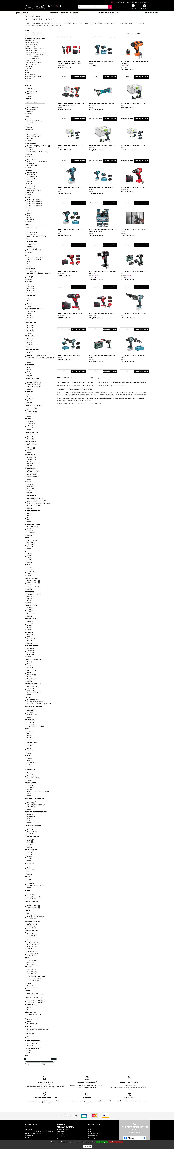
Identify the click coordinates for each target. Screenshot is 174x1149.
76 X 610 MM (32, 690)
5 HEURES (31, 895)
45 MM (30, 410)
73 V (29, 1051)
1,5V (29, 217)
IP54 (29, 559)
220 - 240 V (31, 776)
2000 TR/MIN (32, 955)
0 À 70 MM (31, 427)
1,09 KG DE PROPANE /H (35, 498)
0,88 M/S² (31, 188)
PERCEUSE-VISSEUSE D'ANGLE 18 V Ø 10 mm (102, 104)
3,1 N (29, 733)
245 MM (30, 834)
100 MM (30, 325)
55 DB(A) (30, 148)
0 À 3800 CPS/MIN (33, 908)
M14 (29, 1031)
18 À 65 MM (31, 933)
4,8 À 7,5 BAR (32, 715)
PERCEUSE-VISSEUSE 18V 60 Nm (133, 188)
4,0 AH (30, 400)
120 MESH (31, 964)
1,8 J (29, 517)
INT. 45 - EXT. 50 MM (34, 980)
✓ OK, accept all (102, 1142)
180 (29, 664)
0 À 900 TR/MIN (32, 473)
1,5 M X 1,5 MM (32, 134)
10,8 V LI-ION (32, 248)
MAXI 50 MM (32, 935)
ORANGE (30, 883)
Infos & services (151, 13)
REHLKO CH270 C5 (33, 897)
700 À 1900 (31, 870)
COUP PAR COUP (33, 993)
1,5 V (29, 215)
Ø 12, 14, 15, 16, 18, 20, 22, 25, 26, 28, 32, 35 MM (40, 792)
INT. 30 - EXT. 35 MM (34, 979)
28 (28, 302)
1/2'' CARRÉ (31, 675)
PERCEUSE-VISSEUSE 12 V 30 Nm (101, 61)
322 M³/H (30, 546)
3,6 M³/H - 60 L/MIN (34, 1014)
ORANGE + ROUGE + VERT (35, 885)
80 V (29, 1052)
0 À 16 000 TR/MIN (33, 471)
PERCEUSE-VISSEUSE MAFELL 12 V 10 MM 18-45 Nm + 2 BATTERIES (71, 104)
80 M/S (30, 531)
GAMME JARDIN (30, 47)
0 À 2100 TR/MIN (33, 951)
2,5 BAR (30, 713)
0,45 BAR (30, 446)
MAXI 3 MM (31, 928)
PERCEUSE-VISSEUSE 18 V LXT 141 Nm (133, 356)
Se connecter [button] (133, 8)
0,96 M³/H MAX (32, 540)
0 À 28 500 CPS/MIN (34, 385)
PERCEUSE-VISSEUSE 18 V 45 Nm (133, 104)
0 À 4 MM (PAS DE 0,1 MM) (36, 805)
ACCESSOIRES (32, 173)
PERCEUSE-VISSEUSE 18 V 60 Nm (70, 272)
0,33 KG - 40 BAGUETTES (35, 257)
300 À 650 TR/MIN (33, 953)
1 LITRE (30, 111)
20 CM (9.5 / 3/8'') (33, 915)
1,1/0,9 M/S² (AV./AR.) (34, 190)
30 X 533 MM (32, 688)
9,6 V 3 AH (31, 246)
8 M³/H (30, 600)
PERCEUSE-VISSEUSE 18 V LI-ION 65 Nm (70, 188)
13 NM (30, 856)
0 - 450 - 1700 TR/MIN (34, 205)
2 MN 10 (30, 820)
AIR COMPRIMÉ (29, 37)
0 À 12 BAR (31, 709)
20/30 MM (31, 486)
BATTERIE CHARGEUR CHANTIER (35, 39)
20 (28, 300)
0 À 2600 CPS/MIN (33, 581)
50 (28, 1038)
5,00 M (30, 751)
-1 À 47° (30, 571)
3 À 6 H (30, 635)
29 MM (30, 585)
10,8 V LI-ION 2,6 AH (34, 250)
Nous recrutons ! (62, 1136)
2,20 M (30, 745)
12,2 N (30, 737)
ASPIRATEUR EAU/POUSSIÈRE (36, 236)
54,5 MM (30, 414)
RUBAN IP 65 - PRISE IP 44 (35, 726)
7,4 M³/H (30, 598)
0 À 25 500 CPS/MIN (34, 383)
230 (29, 666)
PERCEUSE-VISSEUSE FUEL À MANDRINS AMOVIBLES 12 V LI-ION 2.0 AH (70, 62)
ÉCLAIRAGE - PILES (31, 45)
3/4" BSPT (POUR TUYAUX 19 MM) (38, 1029)
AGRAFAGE (31, 175)
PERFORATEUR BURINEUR (33, 62)
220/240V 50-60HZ (33, 778)
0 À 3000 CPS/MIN (33, 583)
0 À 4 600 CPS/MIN (33, 381)
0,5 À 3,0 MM (32, 924)
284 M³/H (30, 544)
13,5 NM (30, 338)
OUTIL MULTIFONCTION (32, 59)
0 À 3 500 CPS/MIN (33, 904)
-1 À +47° (30, 567)
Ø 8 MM (30, 789)
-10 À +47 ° (31, 573)
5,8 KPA (30, 623)
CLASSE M (31, 724)
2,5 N (29, 731)
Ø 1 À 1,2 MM (32, 988)
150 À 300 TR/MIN (33, 944)
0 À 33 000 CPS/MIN (34, 387)
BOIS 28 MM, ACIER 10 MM (36, 1000)
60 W (29, 772)
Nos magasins (61, 1131)
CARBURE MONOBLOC (35, 702)
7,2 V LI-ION (31, 244)
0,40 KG (30, 124)
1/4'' (29, 677)
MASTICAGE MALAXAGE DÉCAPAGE (36, 53)
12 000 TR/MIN (32, 527)
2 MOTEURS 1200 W (34, 165)
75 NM (30, 858)
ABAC (29, 88)
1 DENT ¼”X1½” (32, 109)
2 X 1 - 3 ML (31, 138)
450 (29, 866)
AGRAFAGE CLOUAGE (31, 35)
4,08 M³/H (31, 448)
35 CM (30, 843)
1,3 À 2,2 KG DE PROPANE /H (36, 500)
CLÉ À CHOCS (32, 178)
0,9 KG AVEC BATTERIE (34, 121)
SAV (89, 1127)
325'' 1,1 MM (31, 919)
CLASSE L (30, 722)
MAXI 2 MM (31, 926)
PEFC (58, 1138)
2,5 (29, 373)
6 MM (29, 760)
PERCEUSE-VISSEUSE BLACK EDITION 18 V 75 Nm (103, 272)
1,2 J (29, 515)
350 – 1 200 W (32, 1043)
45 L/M (30, 1016)
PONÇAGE (28, 68)
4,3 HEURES (31, 639)
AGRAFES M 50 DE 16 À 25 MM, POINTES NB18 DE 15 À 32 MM (39, 504)
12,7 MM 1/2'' (32, 678)
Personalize (87, 1146)
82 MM (30, 830)
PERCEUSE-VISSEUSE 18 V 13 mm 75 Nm (133, 272)
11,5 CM (30, 839)
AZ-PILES (30, 94)
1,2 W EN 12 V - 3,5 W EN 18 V (37, 161)
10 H (29, 640)
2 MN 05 (30, 818)
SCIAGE (27, 72)
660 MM (30, 785)
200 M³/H (30, 542)
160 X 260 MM (32, 832)
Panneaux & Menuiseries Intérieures (64, 13)
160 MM (30, 327)
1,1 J (29, 513)
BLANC (30, 879)
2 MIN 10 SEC (32, 816)
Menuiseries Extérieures (108, 13)
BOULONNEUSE (30, 41)
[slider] (25, 1061)
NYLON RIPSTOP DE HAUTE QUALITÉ (39, 704)
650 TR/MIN (31, 532)
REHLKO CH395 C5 (33, 898)
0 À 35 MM (31, 421)
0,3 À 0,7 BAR (32, 444)
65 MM (30, 828)
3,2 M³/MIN (31, 457)
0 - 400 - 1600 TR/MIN (34, 200)
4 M (29, 747)
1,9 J (29, 519)
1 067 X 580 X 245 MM (34, 136)
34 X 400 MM (32, 408)
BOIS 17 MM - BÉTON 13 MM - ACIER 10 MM (40, 359)
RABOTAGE (28, 70)
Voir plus (29, 96)
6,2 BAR (30, 450)
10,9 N (30, 735)
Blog (89, 1131)
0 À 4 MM (31, 803)
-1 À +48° (30, 569)
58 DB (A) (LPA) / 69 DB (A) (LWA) (37, 151)
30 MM (30, 490)
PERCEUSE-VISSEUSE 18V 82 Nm (101, 314)
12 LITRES (31, 613)
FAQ (89, 1129)
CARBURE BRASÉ (33, 700)
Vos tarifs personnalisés (95, 1138)
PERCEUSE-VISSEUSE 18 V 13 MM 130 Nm (102, 356)
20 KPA (30, 627)
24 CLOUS (31, 650)
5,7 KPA (30, 621)
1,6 (29, 369)
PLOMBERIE (28, 66)
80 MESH (30, 962)
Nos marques (29, 1127)
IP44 (29, 556)
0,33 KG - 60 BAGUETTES (35, 259)
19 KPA (30, 625)
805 (29, 871)
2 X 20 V (30, 163)
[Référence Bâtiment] (43, 7)
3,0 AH (30, 398)
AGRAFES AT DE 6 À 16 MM (36, 502)
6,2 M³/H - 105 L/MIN (34, 594)
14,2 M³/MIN (31, 463)
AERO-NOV (31, 90)
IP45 (29, 558)
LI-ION (30, 277)
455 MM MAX (32, 973)
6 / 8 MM (30, 758)
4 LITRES (30, 608)
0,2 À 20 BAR (31, 711)
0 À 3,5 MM (31, 801)
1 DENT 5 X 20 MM (33, 107)
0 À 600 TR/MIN (32, 942)
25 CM (30, 841)
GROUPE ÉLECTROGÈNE (32, 51)
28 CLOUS (31, 654)
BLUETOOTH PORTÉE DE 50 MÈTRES (38, 273)
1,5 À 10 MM (31, 288)
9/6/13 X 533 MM (33, 686)
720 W (30, 1045)
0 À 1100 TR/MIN (33, 475)
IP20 (29, 554)
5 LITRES (30, 610)
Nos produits (29, 1129)
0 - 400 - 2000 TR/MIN (34, 202)
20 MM (30, 317)
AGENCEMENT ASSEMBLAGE (34, 33)
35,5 (29, 304)
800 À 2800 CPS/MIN (34, 586)
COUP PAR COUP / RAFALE (35, 995)
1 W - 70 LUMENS (33, 159)
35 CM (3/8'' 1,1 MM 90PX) (35, 917)
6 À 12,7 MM (31, 762)
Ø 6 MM (30, 787)
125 (29, 662)
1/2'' (29, 673)
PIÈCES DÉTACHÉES (31, 64)
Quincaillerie (21, 13)
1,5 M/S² (30, 192)
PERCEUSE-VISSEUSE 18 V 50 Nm (101, 146)
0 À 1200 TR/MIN (33, 477)
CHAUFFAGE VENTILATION (33, 43)
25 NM (30, 340)
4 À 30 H (30, 637)
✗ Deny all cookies (116, 1142)
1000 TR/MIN (32, 946)
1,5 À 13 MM (31, 290)
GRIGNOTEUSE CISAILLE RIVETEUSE (36, 49)
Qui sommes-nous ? (63, 1129)
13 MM (30, 352)
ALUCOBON (31, 234)
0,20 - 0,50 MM (32, 960)
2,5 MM (30, 313)
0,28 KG (30, 123)
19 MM (30, 315)
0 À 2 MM (31, 311)
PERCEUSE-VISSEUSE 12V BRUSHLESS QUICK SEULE (135, 62)
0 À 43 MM (31, 423)
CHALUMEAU (32, 177)
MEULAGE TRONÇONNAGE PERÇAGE (36, 55)
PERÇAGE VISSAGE (31, 60)
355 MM (30, 667)
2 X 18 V (30, 219)
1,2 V (29, 213)
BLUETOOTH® (32, 275)
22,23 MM (31, 488)
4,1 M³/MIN (31, 459)
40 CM (30, 844)
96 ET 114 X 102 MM (34, 692)
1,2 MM (30, 1022)
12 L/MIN (30, 461)
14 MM (30, 986)
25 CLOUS (31, 652)
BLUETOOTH (31, 271)
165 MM (30, 331)
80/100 (30, 1007)
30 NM (30, 344)
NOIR (29, 881)
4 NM (29, 852)
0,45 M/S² (31, 186)
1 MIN (30, 814)
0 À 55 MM (31, 425)
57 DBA (30, 150)
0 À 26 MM (31, 807)
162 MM (30, 329)
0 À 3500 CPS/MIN (33, 906)
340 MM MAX (32, 971)
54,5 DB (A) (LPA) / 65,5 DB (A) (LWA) (38, 146)
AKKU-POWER (32, 92)
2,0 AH (30, 396)
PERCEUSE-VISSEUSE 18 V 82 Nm (70, 314)
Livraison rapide (93, 1136)
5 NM (29, 854)
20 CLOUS (31, 648)
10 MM (30, 437)
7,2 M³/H (30, 596)
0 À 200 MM (31, 286)
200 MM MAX (32, 969)
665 (29, 868)
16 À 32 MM (31, 354)
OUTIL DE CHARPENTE (32, 57)
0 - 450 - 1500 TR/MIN (34, 204)
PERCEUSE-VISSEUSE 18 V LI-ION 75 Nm (133, 230)
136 (29, 1009)
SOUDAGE (28, 78)
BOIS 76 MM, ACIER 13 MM (36, 1002)
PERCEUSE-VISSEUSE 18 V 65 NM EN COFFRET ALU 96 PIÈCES (103, 230)
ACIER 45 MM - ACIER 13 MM (36, 356)
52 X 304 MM (32, 412)
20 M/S (30, 529)
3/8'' (29, 913)
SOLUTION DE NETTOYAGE (33, 76)
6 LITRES (30, 612)
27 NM (30, 342)
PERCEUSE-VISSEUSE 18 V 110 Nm (134, 314)
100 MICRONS (32, 1024)
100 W (30, 774)
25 (28, 1036)
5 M (29, 749)
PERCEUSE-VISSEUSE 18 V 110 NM (70, 356)
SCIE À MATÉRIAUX (30, 74)
